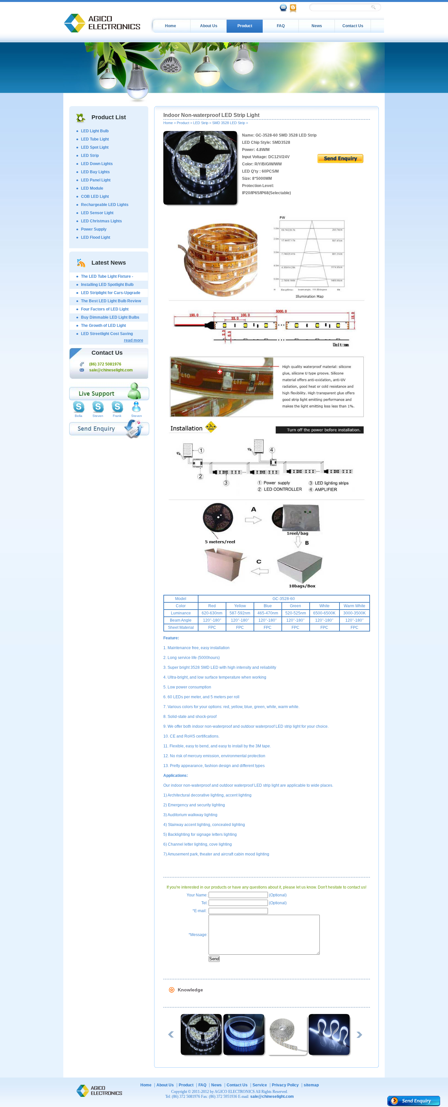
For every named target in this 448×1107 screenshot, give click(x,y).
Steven (97, 416)
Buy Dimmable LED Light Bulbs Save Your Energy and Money (110, 318)
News (317, 26)
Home (170, 26)
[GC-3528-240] (287, 1055)
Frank (117, 416)
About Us (208, 26)
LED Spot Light (95, 147)
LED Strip (90, 155)
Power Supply (94, 229)
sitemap (311, 1085)
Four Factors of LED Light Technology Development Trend (110, 310)
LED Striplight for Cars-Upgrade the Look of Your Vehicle (110, 294)
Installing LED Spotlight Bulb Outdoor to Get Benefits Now (107, 285)
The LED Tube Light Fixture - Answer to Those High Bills (107, 277)
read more (133, 340)
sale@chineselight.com (111, 370)
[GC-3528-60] (202, 1055)
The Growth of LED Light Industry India (103, 326)
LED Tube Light (95, 139)
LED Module (92, 188)
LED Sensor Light (97, 213)
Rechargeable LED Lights (105, 204)
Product (244, 26)
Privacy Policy (285, 1085)
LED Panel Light (96, 180)
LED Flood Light (95, 237)
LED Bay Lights (95, 172)
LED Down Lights (97, 163)
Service (260, 1085)
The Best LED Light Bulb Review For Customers (111, 302)
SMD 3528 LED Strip (228, 123)
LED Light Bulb (95, 131)
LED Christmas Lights (101, 221)
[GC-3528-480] (244, 1055)
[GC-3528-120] (330, 1055)
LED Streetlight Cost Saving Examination (107, 334)
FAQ (281, 26)
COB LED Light (95, 196)
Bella (78, 416)
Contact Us (352, 26)
